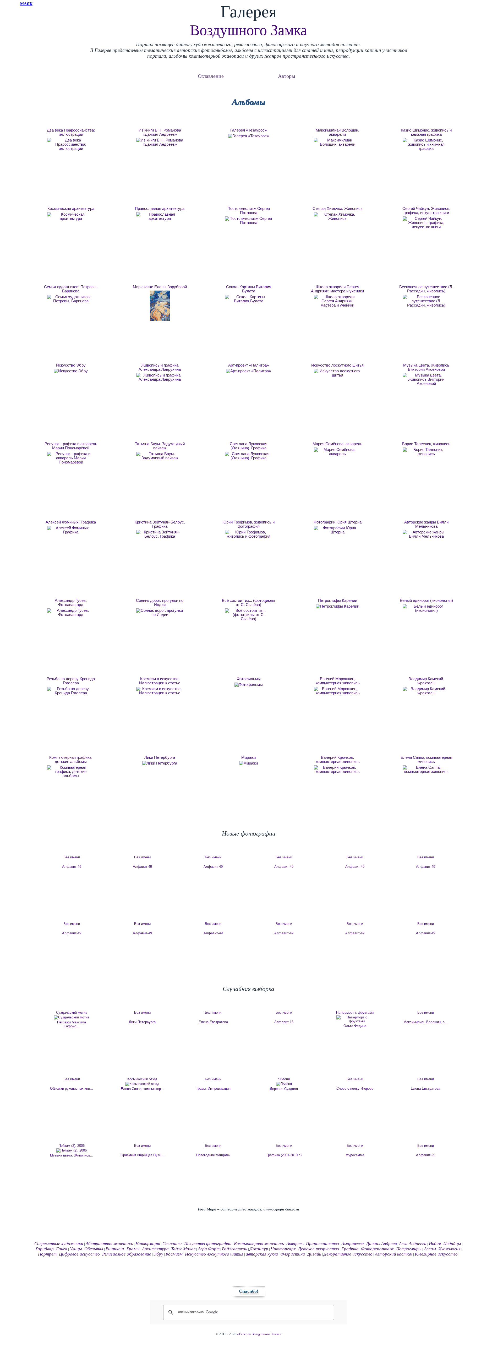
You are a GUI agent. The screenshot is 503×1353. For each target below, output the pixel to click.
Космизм (174, 1254)
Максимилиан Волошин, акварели (337, 132)
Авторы (286, 75)
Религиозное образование (126, 1254)
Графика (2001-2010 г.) (284, 1155)
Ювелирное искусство (436, 1254)
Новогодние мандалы (213, 1155)
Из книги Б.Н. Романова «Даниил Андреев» (160, 132)
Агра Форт (209, 1248)
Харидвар (44, 1248)
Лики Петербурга (159, 757)
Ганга (61, 1248)
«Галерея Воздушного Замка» (259, 1334)
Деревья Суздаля (284, 1089)
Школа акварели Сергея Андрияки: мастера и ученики (337, 289)
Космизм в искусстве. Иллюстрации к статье (159, 681)
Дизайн (314, 1254)
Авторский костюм (393, 1254)
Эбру (158, 1254)
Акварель (295, 1243)
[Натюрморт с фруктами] (354, 1019)
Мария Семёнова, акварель (337, 444)
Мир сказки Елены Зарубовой (160, 287)
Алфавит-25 (425, 1155)
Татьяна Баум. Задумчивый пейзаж (160, 446)
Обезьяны (93, 1248)
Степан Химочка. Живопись (338, 208)
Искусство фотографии (208, 1243)
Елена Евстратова (213, 1022)
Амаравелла (352, 1243)
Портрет (47, 1254)
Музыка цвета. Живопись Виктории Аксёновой (426, 367)
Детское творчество (318, 1248)
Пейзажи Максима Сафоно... (71, 1024)
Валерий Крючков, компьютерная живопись (337, 759)
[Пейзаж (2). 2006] (71, 1150)
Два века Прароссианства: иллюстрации (71, 132)
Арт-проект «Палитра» (248, 365)
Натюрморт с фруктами (355, 1012)
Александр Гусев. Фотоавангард (71, 602)
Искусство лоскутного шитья (337, 365)
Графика (350, 1248)
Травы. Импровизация (213, 1088)
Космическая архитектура (70, 208)
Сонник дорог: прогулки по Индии (159, 602)
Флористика (292, 1254)
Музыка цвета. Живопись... (71, 1155)
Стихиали (172, 1243)
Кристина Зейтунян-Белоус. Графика (160, 524)
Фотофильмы (249, 679)
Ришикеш (115, 1248)
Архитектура (155, 1248)
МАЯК (26, 4)
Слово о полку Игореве (354, 1088)
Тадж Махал (183, 1248)
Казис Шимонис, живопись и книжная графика (426, 132)
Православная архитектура (159, 208)
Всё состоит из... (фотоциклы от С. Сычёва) (248, 602)
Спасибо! (248, 1291)
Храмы (133, 1248)
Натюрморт (147, 1243)
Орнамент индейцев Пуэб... (142, 1155)
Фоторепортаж (377, 1248)
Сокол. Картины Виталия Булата (248, 289)
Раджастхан (234, 1248)
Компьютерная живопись (259, 1243)
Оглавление (211, 75)
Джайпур (259, 1248)
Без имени (71, 857)
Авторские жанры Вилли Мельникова (426, 524)
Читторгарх (283, 1248)
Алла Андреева (413, 1243)
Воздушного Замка (248, 30)
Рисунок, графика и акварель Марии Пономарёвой (71, 446)
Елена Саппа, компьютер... (142, 1089)
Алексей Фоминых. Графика (71, 522)
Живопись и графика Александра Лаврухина (160, 367)
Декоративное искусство (348, 1254)
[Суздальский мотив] (71, 1017)
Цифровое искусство (79, 1254)
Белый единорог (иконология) (426, 600)
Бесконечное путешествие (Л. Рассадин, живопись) (426, 289)
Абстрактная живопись (109, 1243)
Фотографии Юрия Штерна (338, 522)
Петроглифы (409, 1248)
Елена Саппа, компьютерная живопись (426, 759)
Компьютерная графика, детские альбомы (70, 759)
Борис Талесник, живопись (426, 444)
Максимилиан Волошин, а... (425, 1022)
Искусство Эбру (71, 365)
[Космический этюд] (142, 1084)
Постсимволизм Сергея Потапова (248, 210)
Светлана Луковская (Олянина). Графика (248, 446)
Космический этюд (142, 1079)
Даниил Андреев (381, 1243)
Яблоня (284, 1079)
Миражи (248, 757)
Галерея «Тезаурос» (248, 130)
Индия (435, 1243)
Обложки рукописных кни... (71, 1088)
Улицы (76, 1248)
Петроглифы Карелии (337, 600)
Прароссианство (322, 1243)
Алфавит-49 (71, 867)
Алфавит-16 (283, 1022)
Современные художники (58, 1243)
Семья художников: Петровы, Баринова (70, 289)
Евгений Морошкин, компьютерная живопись (337, 681)
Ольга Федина (354, 1026)
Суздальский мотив (71, 1012)
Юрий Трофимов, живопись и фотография (248, 524)
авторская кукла (262, 1254)
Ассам (430, 1248)
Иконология (449, 1248)
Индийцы (452, 1243)
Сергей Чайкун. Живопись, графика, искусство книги (426, 210)
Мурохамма (355, 1155)
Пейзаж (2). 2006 (71, 1146)
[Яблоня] (284, 1084)
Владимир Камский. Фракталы (426, 681)
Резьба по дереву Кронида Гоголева (71, 681)
